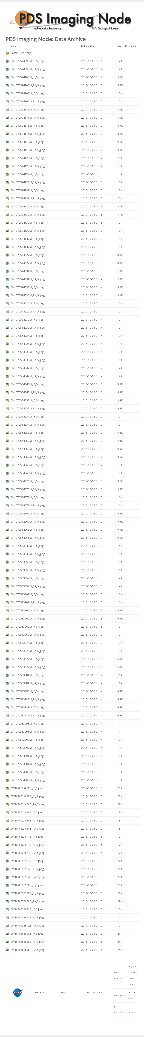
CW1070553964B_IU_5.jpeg (27, 869)
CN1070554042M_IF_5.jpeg (27, 368)
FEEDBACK (40, 992)
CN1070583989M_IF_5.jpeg (27, 707)
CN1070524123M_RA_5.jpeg (27, 166)
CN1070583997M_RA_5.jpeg (27, 748)
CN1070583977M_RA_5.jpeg (27, 667)
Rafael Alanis (131, 995)
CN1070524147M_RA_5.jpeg (27, 247)
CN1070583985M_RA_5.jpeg (27, 699)
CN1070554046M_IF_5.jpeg (27, 384)
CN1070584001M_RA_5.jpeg (27, 764)
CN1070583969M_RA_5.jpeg (27, 634)
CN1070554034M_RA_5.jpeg (27, 344)
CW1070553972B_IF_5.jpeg (26, 909)
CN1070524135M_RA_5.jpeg (27, 214)
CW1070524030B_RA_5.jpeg (27, 804)
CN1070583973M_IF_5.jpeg (27, 642)
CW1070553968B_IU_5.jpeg (27, 893)
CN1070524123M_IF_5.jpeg (27, 158)
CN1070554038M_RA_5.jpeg (27, 360)
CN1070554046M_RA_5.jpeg (27, 392)
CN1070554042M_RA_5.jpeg (27, 376)
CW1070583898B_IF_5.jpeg (26, 933)
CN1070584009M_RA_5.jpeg (27, 780)
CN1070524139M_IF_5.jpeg (27, 222)
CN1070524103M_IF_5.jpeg (27, 77)
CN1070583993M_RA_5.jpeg (27, 731)
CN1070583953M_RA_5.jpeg (27, 570)
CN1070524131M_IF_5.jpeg (27, 190)
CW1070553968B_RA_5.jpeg (27, 901)
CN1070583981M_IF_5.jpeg (27, 675)
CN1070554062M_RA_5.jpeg (27, 457)
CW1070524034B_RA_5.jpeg (27, 828)
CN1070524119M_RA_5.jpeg (27, 150)
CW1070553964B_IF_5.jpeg (26, 861)
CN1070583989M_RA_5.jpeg (27, 715)
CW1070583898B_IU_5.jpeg (27, 941)
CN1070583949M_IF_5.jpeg (27, 546)
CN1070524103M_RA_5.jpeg (27, 85)
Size (119, 46)
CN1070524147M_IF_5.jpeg (27, 239)
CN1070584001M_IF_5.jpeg (27, 756)
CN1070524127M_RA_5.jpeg (27, 182)
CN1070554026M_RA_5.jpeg (27, 311)
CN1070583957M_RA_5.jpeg (27, 586)
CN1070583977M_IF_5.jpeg (27, 659)
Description (130, 46)
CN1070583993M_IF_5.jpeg (27, 723)
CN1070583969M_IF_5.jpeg (27, 626)
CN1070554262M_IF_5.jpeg (27, 513)
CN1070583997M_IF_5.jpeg (27, 739)
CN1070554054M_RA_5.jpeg (27, 424)
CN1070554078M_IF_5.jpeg (27, 497)
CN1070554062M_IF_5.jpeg (27, 449)
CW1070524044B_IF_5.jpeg (26, 836)
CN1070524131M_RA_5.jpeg (27, 198)
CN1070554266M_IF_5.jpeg (27, 529)
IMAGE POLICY (94, 992)
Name (13, 46)
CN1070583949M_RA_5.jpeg (27, 554)
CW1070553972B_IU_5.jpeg (27, 917)
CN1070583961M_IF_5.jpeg (27, 594)
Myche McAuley (132, 969)
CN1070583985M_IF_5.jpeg (27, 691)
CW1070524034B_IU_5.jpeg (27, 820)
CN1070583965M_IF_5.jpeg (27, 610)
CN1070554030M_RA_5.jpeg (27, 327)
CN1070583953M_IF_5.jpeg (27, 562)
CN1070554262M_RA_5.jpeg (27, 521)
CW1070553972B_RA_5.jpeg (27, 925)
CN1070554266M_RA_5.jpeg (27, 537)
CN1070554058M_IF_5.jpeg (27, 432)
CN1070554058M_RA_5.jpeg (27, 440)
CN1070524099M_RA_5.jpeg (27, 69)
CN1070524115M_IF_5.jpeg (27, 125)
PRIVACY (65, 992)
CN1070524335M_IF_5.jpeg (27, 287)
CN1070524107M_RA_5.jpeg (27, 101)
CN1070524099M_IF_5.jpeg (27, 61)
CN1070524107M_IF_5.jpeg (27, 93)
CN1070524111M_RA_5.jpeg (27, 117)
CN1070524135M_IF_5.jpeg (27, 206)
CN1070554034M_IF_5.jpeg (27, 335)
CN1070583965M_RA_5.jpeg (27, 618)
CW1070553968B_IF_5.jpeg (26, 885)
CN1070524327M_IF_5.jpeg (27, 255)
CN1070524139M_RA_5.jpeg (27, 230)
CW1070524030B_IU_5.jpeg (27, 796)
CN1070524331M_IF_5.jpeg (27, 271)
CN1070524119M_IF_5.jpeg (27, 142)
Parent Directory (20, 53)
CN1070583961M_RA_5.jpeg (27, 602)
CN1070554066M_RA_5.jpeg (27, 473)
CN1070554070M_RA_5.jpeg (27, 489)
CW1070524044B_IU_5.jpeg (27, 844)
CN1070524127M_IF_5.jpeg (27, 174)
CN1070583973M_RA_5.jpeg (27, 651)
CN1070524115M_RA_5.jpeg (27, 133)
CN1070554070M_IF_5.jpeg (27, 481)
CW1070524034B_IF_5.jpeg (26, 812)
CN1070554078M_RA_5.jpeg (27, 505)
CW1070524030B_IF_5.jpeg (26, 788)
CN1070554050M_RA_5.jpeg (27, 408)
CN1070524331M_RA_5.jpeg (27, 279)
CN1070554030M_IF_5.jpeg (27, 319)
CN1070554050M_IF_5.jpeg (27, 400)
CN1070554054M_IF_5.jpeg (27, 416)
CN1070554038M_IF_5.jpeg (27, 352)
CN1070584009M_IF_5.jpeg (27, 772)
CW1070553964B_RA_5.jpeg (27, 877)
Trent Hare (131, 981)
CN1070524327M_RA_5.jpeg (27, 263)
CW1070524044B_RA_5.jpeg (27, 853)
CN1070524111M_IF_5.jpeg (27, 109)
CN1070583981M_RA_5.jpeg (27, 683)
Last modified (87, 46)
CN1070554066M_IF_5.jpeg (27, 465)
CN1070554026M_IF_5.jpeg (27, 303)
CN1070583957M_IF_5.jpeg (27, 578)
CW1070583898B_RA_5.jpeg (27, 950)
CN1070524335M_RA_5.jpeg (27, 295)
